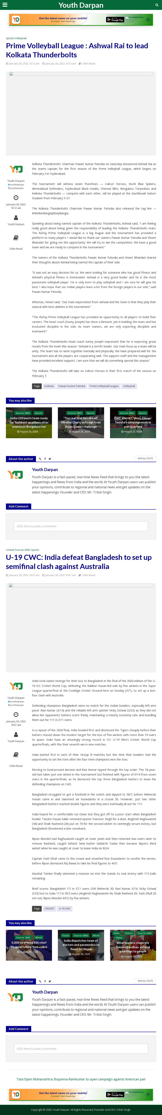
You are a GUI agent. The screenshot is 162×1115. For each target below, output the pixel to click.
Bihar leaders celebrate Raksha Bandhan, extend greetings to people (133, 947)
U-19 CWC (65, 908)
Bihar (117, 933)
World (38, 937)
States (119, 937)
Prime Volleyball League (104, 386)
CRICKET (49, 908)
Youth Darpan (81, 4)
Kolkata (49, 386)
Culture (129, 933)
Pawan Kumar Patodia (71, 386)
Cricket (10, 550)
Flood (65, 935)
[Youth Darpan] (15, 19)
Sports (10, 38)
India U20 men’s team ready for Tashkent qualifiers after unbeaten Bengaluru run (29, 422)
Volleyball (20, 38)
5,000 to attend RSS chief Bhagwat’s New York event (28, 944)
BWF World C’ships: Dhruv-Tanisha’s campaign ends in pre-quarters (133, 422)
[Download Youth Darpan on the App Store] (135, 20)
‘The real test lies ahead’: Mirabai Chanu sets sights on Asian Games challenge (81, 422)
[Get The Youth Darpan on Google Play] (115, 20)
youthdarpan (17, 184)
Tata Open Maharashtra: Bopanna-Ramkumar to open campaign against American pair (81, 1079)
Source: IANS (23, 412)
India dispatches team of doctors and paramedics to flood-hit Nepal (81, 945)
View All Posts (145, 458)
